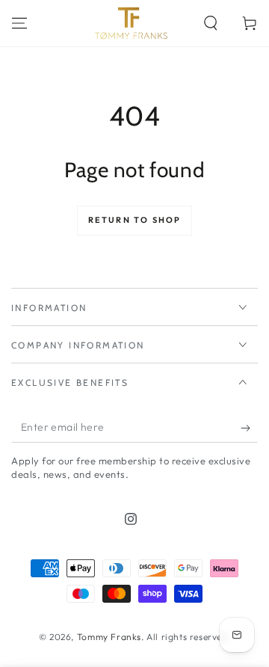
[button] (210, 23)
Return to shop (135, 220)
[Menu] (19, 23)
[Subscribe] (249, 427)
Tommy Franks (109, 636)
